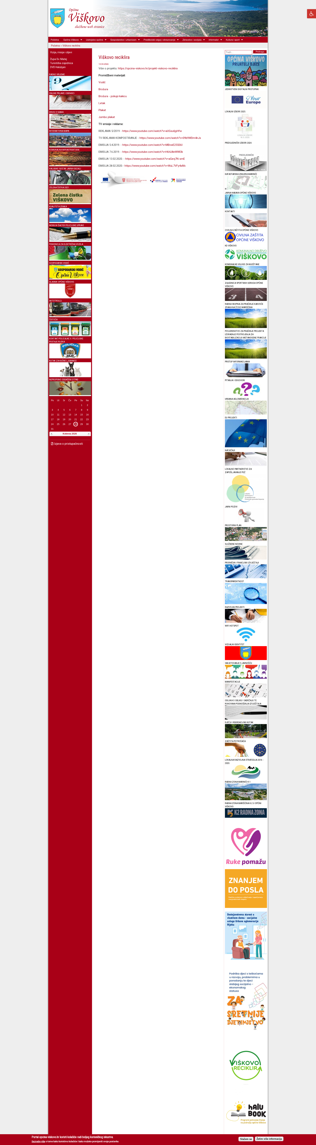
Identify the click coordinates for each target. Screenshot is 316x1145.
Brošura (103, 89)
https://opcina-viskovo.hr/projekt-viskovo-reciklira (148, 68)
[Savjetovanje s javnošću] (246, 677)
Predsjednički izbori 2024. (238, 142)
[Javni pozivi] (246, 521)
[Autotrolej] (70, 315)
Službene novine (233, 544)
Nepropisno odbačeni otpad (63, 379)
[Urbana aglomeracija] (246, 413)
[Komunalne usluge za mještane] (246, 279)
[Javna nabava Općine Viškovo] (246, 207)
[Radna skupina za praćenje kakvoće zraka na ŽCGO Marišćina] (246, 327)
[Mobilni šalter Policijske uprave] (70, 240)
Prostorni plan (233, 525)
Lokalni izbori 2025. (235, 111)
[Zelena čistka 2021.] (70, 202)
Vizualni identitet (234, 644)
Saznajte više (38, 1141)
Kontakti (230, 211)
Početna (55, 39)
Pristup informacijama (237, 361)
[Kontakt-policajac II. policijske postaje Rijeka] (70, 356)
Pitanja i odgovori (235, 380)
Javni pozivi (231, 506)
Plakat (102, 110)
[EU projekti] (246, 446)
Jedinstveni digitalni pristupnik (242, 89)
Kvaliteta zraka (58, 206)
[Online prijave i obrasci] (70, 108)
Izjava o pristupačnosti (68, 443)
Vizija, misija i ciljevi (61, 52)
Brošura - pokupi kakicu (113, 96)
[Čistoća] (70, 334)
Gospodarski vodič (59, 263)
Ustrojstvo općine (93, 39)
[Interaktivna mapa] (70, 145)
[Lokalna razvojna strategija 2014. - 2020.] (246, 778)
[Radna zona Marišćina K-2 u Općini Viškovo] (246, 817)
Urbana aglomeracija (237, 399)
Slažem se (246, 1138)
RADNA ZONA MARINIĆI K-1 (238, 781)
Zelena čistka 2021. (59, 187)
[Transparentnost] (246, 603)
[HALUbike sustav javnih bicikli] (70, 183)
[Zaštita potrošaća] (246, 756)
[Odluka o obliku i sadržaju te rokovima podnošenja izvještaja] (246, 718)
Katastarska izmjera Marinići (241, 174)
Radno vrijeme (57, 74)
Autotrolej (55, 300)
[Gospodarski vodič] (70, 277)
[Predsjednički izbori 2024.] (246, 170)
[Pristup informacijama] (246, 376)
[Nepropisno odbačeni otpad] (70, 394)
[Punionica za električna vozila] (70, 259)
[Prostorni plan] (246, 540)
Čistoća (53, 319)
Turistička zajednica (61, 63)
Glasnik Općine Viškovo (61, 281)
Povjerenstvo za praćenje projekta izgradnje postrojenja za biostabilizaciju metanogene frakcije (245, 334)
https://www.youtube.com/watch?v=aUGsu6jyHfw (152, 131)
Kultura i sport (232, 39)
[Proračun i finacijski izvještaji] (246, 577)
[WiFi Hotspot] (246, 640)
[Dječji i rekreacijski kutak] (246, 737)
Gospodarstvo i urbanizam (122, 39)
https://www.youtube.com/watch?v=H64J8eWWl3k (152, 151)
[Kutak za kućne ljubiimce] (70, 375)
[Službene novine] (246, 558)
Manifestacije (232, 681)
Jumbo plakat (107, 117)
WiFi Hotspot (232, 625)
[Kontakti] (246, 226)
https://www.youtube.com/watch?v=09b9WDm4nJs (170, 138)
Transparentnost (234, 581)
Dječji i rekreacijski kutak (239, 722)
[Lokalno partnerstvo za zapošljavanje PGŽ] (246, 502)
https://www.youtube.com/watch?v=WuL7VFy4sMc (155, 165)
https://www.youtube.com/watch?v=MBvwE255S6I (152, 145)
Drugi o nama (56, 112)
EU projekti (231, 417)
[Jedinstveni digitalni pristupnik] (246, 107)
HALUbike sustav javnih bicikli (65, 168)
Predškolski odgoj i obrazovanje (158, 39)
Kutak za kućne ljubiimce (63, 360)
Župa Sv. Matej (58, 59)
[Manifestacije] (246, 696)
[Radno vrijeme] (70, 89)
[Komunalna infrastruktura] (70, 164)
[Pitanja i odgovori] (246, 395)
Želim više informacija (269, 1138)
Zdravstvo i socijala (191, 39)
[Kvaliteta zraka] (70, 221)
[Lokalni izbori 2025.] (246, 139)
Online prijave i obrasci (61, 93)
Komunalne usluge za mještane (242, 264)
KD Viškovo (231, 245)
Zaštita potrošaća (235, 741)
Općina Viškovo (70, 39)
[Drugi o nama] (70, 126)
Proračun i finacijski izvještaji (242, 562)
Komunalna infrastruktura (64, 149)
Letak (102, 103)
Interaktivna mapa (59, 131)
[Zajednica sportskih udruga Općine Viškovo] (246, 300)
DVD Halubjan (58, 67)
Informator (212, 39)
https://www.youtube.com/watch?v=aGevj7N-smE (155, 158)
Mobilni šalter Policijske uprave (66, 225)
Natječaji (230, 450)
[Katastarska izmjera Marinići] (246, 189)
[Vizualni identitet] (246, 659)
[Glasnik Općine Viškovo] (70, 296)
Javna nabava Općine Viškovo (240, 192)
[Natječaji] (246, 465)
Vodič (102, 82)
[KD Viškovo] (246, 260)
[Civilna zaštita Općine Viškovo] (246, 241)
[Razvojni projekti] (246, 622)
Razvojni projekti (234, 607)
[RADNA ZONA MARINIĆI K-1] (246, 799)
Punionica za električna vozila (66, 244)
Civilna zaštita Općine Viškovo (241, 230)
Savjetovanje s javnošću (238, 663)
